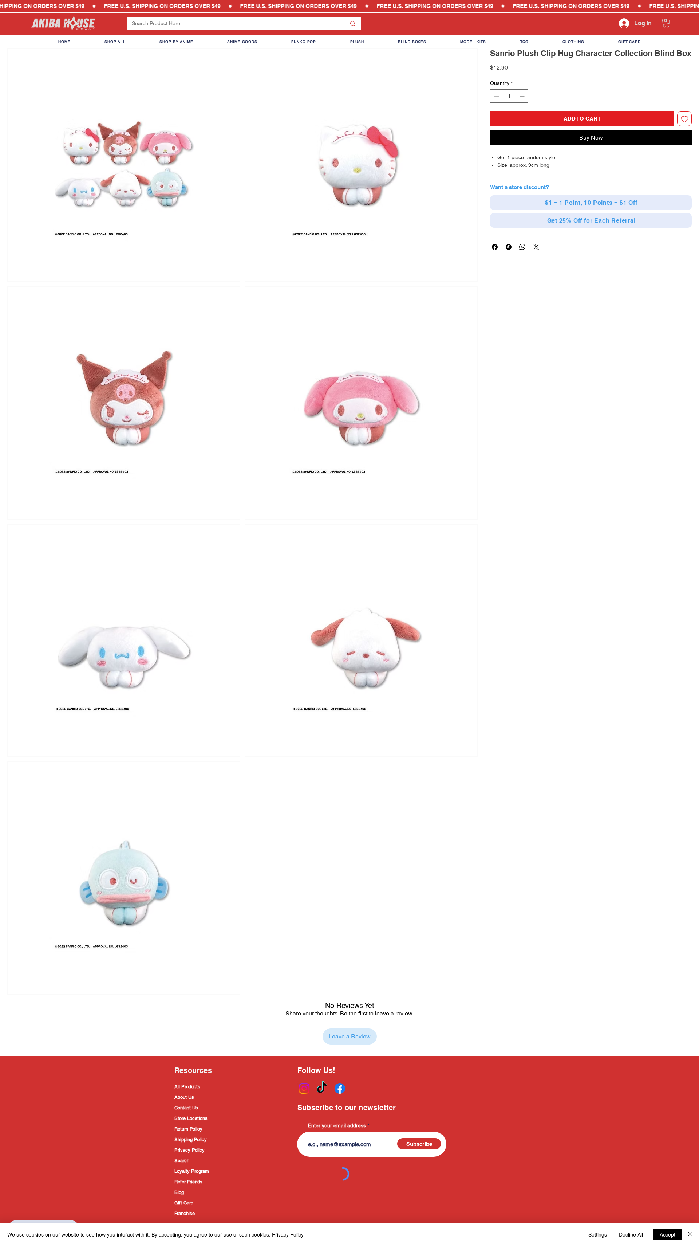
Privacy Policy (189, 1150)
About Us (184, 1097)
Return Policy (188, 1129)
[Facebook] (340, 1088)
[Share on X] (536, 247)
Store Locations (191, 1118)
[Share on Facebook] (494, 247)
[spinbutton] (509, 96)
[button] (666, 23)
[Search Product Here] (353, 23)
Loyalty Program (191, 1171)
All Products (187, 1086)
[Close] (690, 1234)
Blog (179, 1192)
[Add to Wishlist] (684, 118)
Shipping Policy (190, 1139)
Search (181, 1160)
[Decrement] (495, 96)
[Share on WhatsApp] (522, 247)
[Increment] (522, 96)
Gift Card (183, 1203)
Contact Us (186, 1107)
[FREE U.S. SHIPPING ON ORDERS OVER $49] (349, 6)
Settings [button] (597, 1234)
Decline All (631, 1234)
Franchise (184, 1213)
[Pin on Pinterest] (508, 247)
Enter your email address (337, 1125)
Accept (667, 1234)
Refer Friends (188, 1181)
